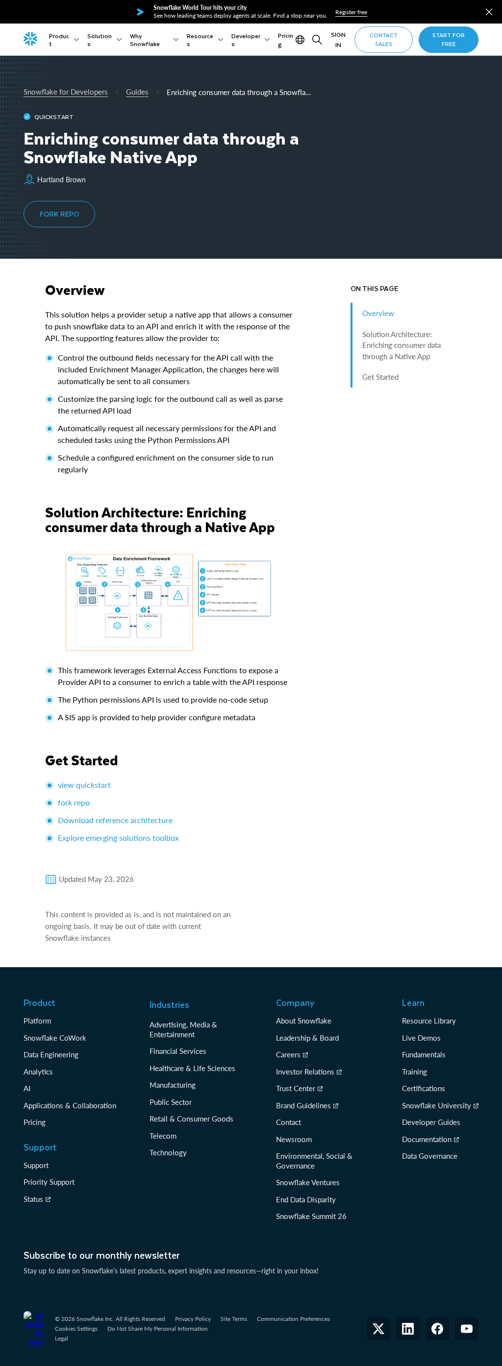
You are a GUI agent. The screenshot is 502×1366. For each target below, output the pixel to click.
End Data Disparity (306, 1199)
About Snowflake (303, 1020)
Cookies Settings (76, 1328)
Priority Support (49, 1181)
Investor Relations (305, 1071)
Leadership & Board (307, 1037)
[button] (489, 12)
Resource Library (429, 1020)
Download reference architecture (115, 820)
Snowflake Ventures (308, 1182)
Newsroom (294, 1139)
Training (414, 1071)
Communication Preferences (293, 1318)
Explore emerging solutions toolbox (118, 837)
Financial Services (178, 1051)
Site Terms (234, 1318)
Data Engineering (51, 1054)
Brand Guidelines (303, 1105)
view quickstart (84, 784)
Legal (61, 1338)
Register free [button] (351, 12)
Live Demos (421, 1037)
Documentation (427, 1139)
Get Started (380, 376)
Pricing (35, 1122)
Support (36, 1165)
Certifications (423, 1088)
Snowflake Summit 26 (311, 1216)
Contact (288, 1122)
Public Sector (171, 1102)
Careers (288, 1054)
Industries (169, 1004)
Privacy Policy (193, 1318)
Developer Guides (431, 1122)
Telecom (163, 1135)
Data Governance (429, 1155)
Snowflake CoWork (55, 1037)
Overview (378, 313)
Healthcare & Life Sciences (192, 1068)
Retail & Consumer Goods (191, 1118)
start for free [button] (448, 39)
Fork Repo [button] (59, 214)
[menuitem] (64, 40)
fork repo (74, 802)
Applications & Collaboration (70, 1105)
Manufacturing (173, 1084)
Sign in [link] (338, 39)
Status (33, 1199)
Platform (37, 1020)
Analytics (38, 1071)
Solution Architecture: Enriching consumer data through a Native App (401, 345)
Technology (168, 1152)
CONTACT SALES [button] (384, 39)
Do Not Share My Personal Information (157, 1328)
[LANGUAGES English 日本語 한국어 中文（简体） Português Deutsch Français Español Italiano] (301, 39)
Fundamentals (424, 1054)
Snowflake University (436, 1105)
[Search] (317, 40)
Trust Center (295, 1088)
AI (27, 1088)
